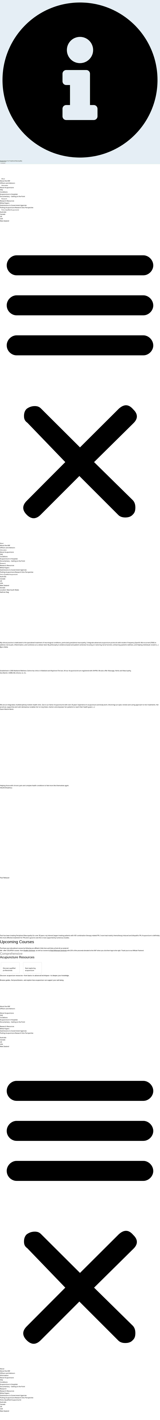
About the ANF (5, 181)
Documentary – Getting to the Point (12, 196)
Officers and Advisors (7, 183)
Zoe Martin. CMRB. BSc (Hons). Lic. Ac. (13, 673)
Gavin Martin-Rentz (7, 709)
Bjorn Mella (4, 647)
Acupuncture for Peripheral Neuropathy (11, 161)
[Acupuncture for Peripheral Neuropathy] (80, 80)
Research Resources (7, 201)
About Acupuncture (7, 188)
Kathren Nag (4, 592)
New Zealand (4, 221)
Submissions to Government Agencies (13, 205)
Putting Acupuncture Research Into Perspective (16, 208)
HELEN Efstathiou (6, 788)
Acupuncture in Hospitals (9, 194)
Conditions (4, 192)
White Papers (4, 203)
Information (4, 185)
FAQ (1, 190)
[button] (80, 382)
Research (4, 199)
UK (1, 216)
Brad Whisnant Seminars (58, 950)
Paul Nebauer (5, 878)
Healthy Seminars (29, 950)
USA (1, 219)
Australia (3, 212)
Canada (2, 214)
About (3, 179)
